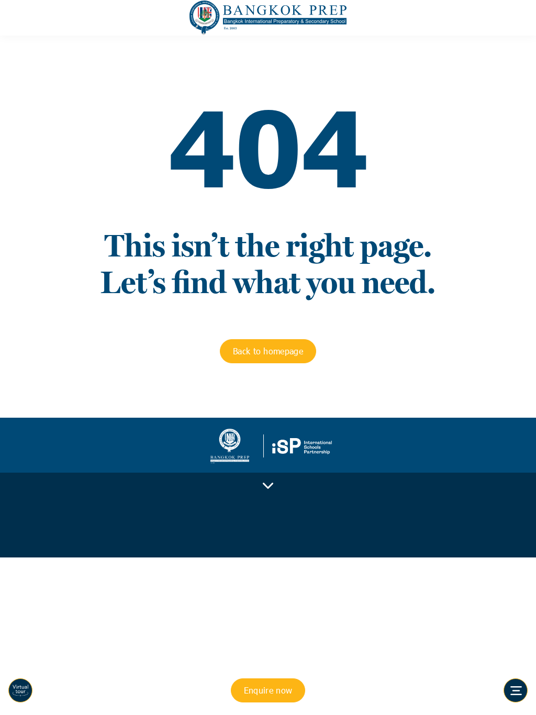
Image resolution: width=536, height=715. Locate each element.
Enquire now (268, 690)
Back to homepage (268, 350)
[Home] (268, 18)
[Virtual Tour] (20, 690)
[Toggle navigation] (516, 690)
